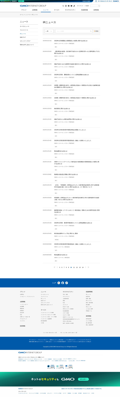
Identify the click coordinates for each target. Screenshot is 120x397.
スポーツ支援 (66, 313)
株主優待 (88, 304)
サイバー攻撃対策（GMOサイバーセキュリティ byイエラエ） (38, 360)
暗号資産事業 (44, 320)
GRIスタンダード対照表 (68, 308)
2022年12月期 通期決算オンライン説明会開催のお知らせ (71, 74)
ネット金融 (75, 393)
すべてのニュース (24, 26)
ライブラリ (22, 320)
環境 (64, 300)
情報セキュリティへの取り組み (56, 339)
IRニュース (35, 14)
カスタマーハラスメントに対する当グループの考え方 (79, 341)
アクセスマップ (23, 318)
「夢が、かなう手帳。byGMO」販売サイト (68, 332)
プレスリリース (24, 30)
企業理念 (22, 294)
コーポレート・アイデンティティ (27, 296)
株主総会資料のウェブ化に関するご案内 (66, 233)
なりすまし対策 (72, 360)
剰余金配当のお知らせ (60, 151)
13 (80, 267)
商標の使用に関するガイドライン (36, 341)
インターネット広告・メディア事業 (49, 316)
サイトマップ (80, 5)
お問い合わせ (49, 341)
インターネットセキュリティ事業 (31, 6)
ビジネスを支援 (43, 393)
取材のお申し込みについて (27, 44)
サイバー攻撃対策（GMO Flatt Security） (59, 360)
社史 (44, 6)
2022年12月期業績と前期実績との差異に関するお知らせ (70, 40)
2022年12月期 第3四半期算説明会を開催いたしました (70, 130)
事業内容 (22, 308)
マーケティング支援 (57, 393)
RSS (97, 31)
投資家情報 (84, 10)
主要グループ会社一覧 (25, 316)
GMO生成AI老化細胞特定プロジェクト (71, 319)
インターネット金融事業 (56, 6)
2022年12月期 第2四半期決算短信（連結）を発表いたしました (72, 244)
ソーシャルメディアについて (84, 339)
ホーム (21, 14)
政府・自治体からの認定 (68, 323)
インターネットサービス (22, 393)
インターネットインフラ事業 (47, 312)
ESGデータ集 (66, 306)
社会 (64, 302)
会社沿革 (22, 312)
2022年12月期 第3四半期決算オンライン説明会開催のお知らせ (73, 223)
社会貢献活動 (66, 310)
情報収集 (69, 393)
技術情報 (22, 326)
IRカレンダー (89, 306)
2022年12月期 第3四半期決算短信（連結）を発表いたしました (72, 140)
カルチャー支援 (66, 315)
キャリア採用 (89, 320)
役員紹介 (22, 310)
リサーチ (64, 393)
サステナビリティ (70, 10)
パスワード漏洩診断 (48, 359)
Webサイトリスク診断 (57, 359)
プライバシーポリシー (43, 339)
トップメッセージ (24, 304)
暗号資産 (80, 393)
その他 (42, 322)
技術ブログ (25, 6)
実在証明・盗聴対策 (22, 360)
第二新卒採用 (26, 6)
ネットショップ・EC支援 (33, 393)
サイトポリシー (32, 339)
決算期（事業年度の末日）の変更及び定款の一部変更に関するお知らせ (75, 98)
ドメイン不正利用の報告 (59, 341)
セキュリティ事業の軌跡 (80, 360)
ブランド (23, 10)
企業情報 (34, 10)
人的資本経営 (66, 298)
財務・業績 (88, 298)
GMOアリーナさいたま (68, 317)
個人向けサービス (86, 393)
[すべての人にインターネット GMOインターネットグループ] (108, 1)
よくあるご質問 (89, 308)
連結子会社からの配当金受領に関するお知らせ (68, 119)
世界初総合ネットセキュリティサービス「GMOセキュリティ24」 (30, 359)
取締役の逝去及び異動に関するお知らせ (66, 174)
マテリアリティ (66, 296)
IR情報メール (89, 310)
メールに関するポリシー (70, 339)
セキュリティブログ (55, 6)
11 (74, 267)
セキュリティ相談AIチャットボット (69, 358)
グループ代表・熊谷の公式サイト (49, 332)
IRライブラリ (89, 300)
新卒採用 (88, 318)
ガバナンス (65, 304)
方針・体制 (65, 294)
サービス (56, 10)
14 (83, 267)
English (87, 5)
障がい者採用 (89, 325)
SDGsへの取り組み (67, 321)
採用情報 (96, 10)
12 (77, 267)
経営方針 (88, 296)
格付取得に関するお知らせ (62, 108)
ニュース (45, 10)
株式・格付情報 (89, 302)
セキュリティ (49, 393)
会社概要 (22, 306)
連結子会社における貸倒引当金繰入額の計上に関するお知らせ (72, 64)
